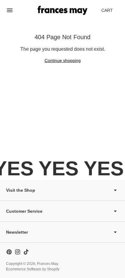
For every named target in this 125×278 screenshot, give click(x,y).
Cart (110, 12)
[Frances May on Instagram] (18, 252)
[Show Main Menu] (9, 10)
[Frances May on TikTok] (26, 252)
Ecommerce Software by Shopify (32, 269)
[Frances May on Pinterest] (9, 252)
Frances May (47, 264)
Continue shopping (63, 60)
